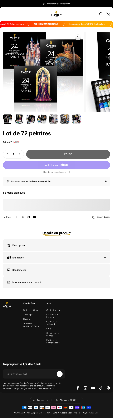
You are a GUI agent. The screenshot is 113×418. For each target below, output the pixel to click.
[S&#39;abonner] (60, 374)
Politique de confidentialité (53, 341)
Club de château (30, 310)
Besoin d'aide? (103, 217)
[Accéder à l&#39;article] (7, 119)
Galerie (26, 319)
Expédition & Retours (52, 315)
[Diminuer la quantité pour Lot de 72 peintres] (6, 154)
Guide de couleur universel (31, 324)
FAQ (48, 328)
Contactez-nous (54, 310)
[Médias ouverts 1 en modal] (78, 37)
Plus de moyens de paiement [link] (56, 172)
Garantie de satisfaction (51, 323)
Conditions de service (52, 334)
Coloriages (28, 314)
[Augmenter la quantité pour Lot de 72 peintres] (20, 154)
